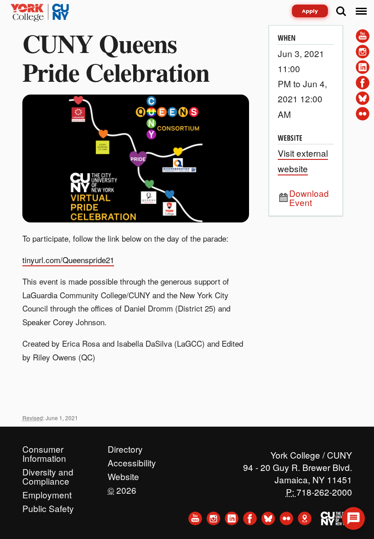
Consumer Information (44, 447)
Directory (125, 447)
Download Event (309, 198)
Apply (310, 11)
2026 (122, 488)
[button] (353, 518)
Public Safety (48, 506)
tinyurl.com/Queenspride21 (68, 259)
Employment (47, 492)
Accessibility (132, 460)
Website (123, 474)
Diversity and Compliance (47, 469)
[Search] (341, 11)
